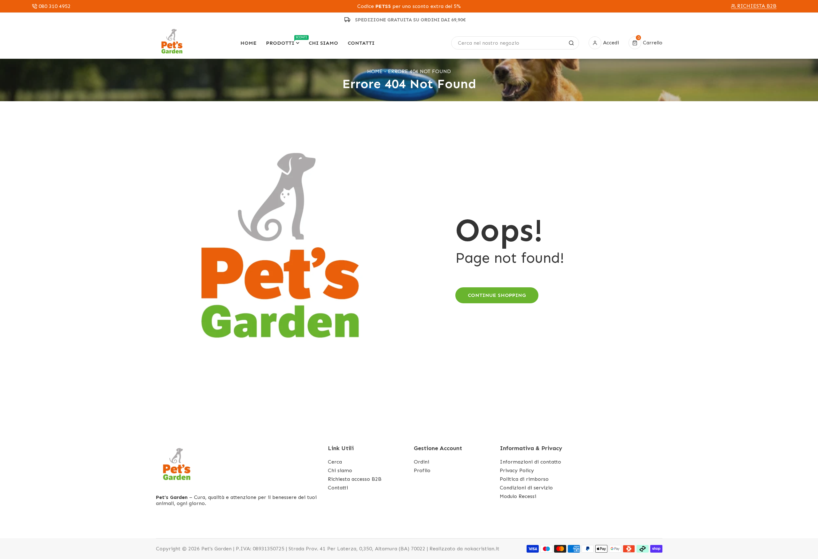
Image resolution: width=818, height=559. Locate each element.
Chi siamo (340, 470)
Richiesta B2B (756, 6)
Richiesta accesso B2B (355, 479)
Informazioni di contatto (530, 462)
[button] (645, 42)
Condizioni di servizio (526, 488)
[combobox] (515, 42)
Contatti (338, 488)
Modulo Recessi (518, 496)
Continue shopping (497, 295)
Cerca (335, 462)
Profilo (422, 470)
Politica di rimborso (524, 479)
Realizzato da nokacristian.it (464, 549)
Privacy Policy (517, 470)
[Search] (571, 43)
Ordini (421, 462)
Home (374, 71)
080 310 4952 (55, 6)
